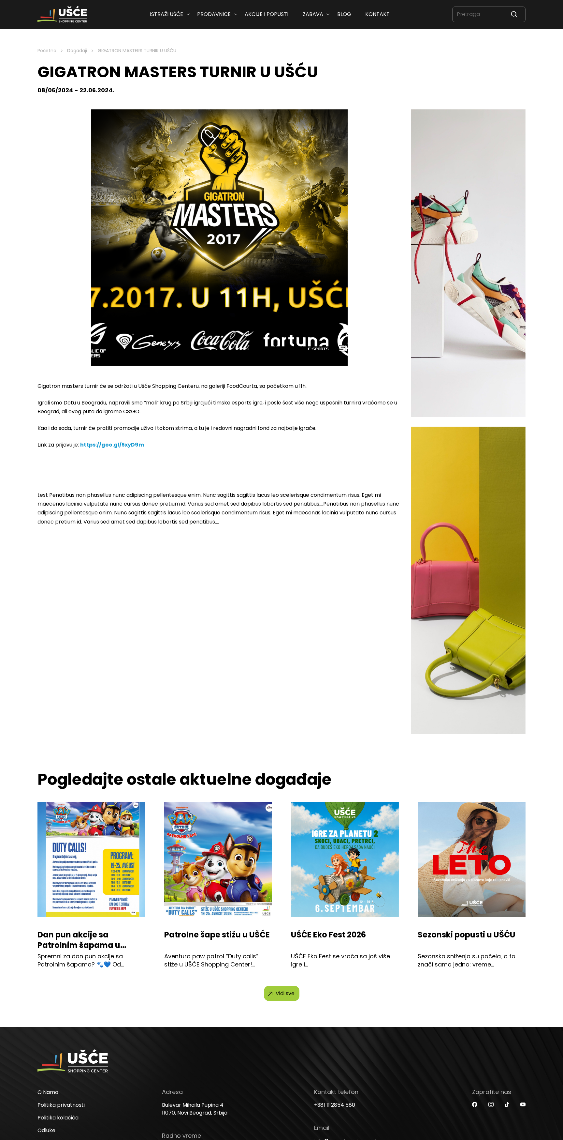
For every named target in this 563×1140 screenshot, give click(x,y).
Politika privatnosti (61, 1105)
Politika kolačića (58, 1117)
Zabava (312, 14)
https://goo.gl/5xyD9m (112, 444)
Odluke (46, 1130)
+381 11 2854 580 (334, 1105)
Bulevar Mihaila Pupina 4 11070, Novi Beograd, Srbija (194, 1109)
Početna (46, 50)
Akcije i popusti (266, 14)
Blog (344, 14)
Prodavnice (214, 14)
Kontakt (377, 14)
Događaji (77, 50)
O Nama (47, 1092)
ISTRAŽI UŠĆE (166, 14)
